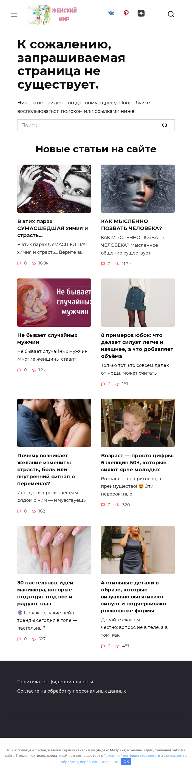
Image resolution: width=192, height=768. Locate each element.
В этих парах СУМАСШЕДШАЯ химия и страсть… (52, 228)
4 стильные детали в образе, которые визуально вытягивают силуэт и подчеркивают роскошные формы (134, 597)
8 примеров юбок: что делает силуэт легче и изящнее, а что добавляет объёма (137, 345)
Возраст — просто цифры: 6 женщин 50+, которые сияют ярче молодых (137, 463)
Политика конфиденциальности (55, 682)
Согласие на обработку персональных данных (71, 691)
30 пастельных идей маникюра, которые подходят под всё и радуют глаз (45, 593)
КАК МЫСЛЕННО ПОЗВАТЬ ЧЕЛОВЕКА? (131, 224)
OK (126, 762)
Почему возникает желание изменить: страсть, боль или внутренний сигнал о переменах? (46, 470)
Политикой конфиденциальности (132, 756)
